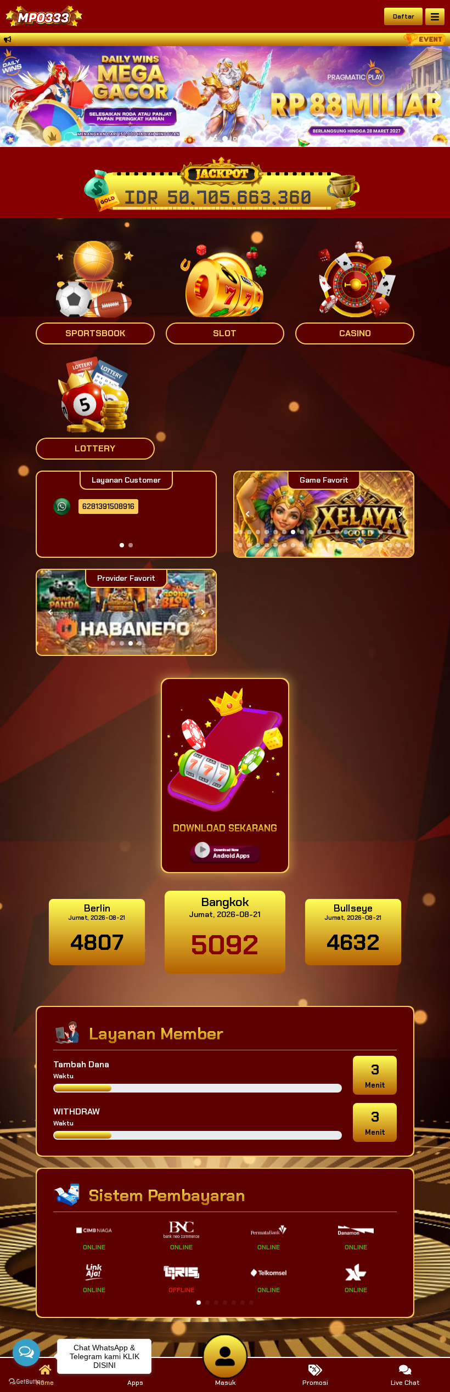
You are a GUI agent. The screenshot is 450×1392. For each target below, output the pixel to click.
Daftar (403, 16)
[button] (437, 96)
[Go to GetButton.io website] (26, 1381)
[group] (323, 514)
